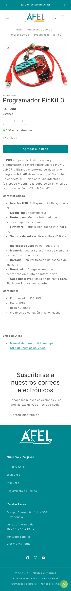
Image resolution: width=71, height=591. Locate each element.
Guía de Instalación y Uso (28, 347)
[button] (7, 17)
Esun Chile (13, 474)
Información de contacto (24, 584)
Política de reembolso (52, 584)
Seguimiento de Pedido (22, 490)
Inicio (18, 29)
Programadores (19, 34)
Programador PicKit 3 (48, 34)
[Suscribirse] (60, 415)
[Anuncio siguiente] (64, 4)
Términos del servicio (26, 578)
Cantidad (8, 113)
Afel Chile (13, 482)
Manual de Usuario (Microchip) (31, 343)
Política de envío (50, 578)
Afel (26, 573)
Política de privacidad (44, 573)
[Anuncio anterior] (6, 4)
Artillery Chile (16, 466)
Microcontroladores (39, 29)
